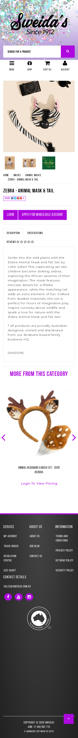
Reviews (11, 242)
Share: (8, 198)
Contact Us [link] (36, 556)
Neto (51, 731)
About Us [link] (35, 536)
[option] (39, 440)
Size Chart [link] (10, 570)
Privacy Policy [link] (64, 550)
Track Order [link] (11, 546)
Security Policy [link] (65, 570)
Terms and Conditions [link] (62, 538)
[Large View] (9, 162)
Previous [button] (4, 437)
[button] (69, 719)
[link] (8, 597)
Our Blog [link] (35, 546)
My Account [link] (10, 536)
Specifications (35, 233)
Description (13, 233)
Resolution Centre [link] (10, 558)
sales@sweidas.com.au (17, 586)
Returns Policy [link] (64, 560)
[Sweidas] (38, 23)
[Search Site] (68, 52)
